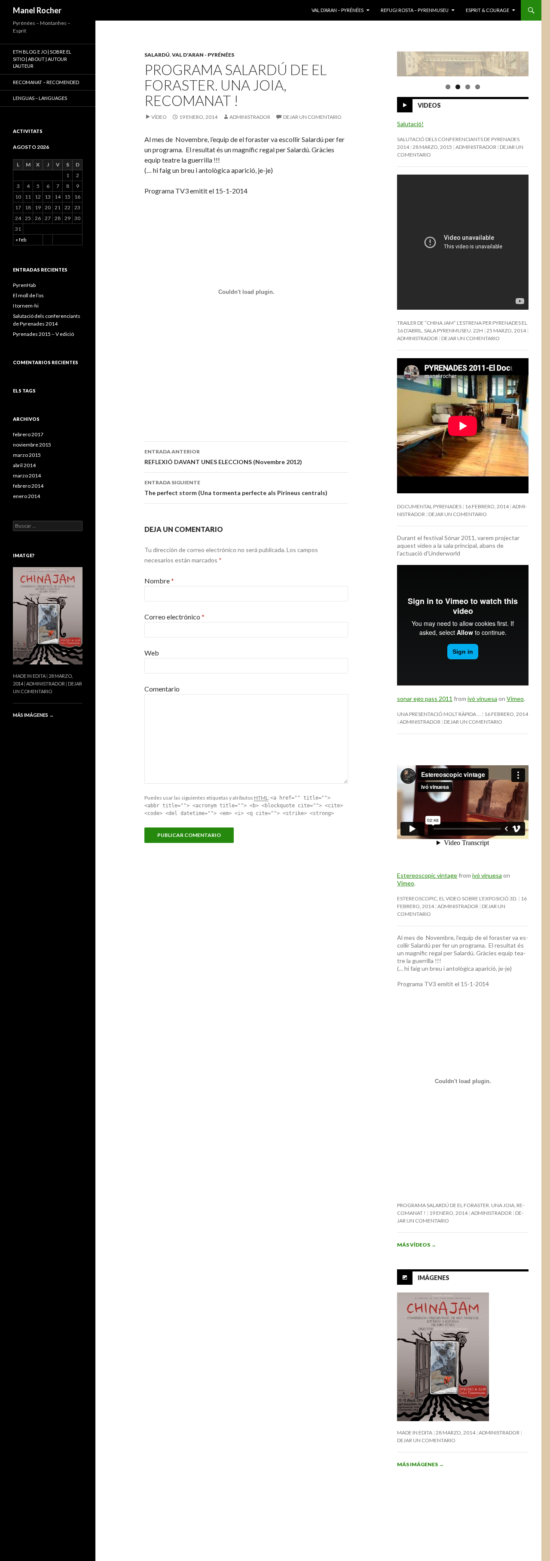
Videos (429, 105)
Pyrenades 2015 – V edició (43, 334)
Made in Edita (414, 1432)
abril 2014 (24, 465)
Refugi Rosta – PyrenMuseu (415, 10)
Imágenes (433, 1277)
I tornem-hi (26, 305)
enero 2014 (26, 496)
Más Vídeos (416, 1244)
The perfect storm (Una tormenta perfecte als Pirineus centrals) (235, 487)
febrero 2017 (28, 434)
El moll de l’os (28, 295)
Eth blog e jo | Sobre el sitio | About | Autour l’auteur (42, 59)
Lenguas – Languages (40, 98)
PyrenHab (24, 285)
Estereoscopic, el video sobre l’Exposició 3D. (457, 898)
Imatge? (23, 555)
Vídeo (159, 117)
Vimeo (515, 698)
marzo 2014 (27, 475)
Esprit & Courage (487, 10)
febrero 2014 (28, 486)
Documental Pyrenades (429, 506)
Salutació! (410, 123)
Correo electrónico (174, 617)
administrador (249, 117)
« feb (20, 239)
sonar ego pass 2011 (424, 698)
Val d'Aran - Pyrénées (203, 54)
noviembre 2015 (32, 444)
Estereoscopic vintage (427, 875)
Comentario (162, 689)
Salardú (157, 54)
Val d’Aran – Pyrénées (338, 10)
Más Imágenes (420, 1464)
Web (151, 653)
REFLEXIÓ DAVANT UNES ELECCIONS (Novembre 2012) (223, 456)
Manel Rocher (37, 10)
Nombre (159, 581)
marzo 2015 (27, 455)
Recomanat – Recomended (46, 82)
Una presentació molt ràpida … (439, 714)
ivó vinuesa (482, 698)
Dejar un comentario (312, 117)
